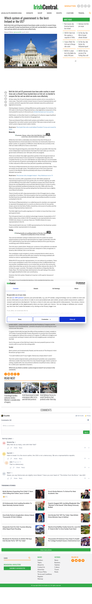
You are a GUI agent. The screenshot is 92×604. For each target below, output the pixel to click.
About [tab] (76, 288)
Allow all (72, 319)
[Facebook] (78, 6)
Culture (56, 567)
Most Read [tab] (68, 19)
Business (57, 562)
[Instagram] (85, 6)
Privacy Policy (42, 572)
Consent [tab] (15, 288)
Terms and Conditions (45, 574)
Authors (40, 560)
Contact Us (41, 567)
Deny (19, 319)
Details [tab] (36, 288)
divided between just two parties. (43, 112)
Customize (45, 319)
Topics (40, 562)
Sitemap (40, 579)
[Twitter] (82, 6)
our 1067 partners (18, 297)
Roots (56, 572)
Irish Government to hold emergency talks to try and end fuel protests (30, 397)
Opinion (57, 565)
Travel (56, 569)
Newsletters (70, 6)
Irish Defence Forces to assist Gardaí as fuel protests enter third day (48, 397)
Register (40, 576)
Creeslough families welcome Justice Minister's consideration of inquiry (12, 398)
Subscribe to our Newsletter (17, 568)
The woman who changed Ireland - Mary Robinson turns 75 (34, 175)
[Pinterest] (88, 6)
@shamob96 (17, 32)
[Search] (90, 13)
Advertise (41, 569)
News (56, 560)
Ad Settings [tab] (56, 288)
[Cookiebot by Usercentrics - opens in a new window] (77, 283)
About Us (41, 565)
